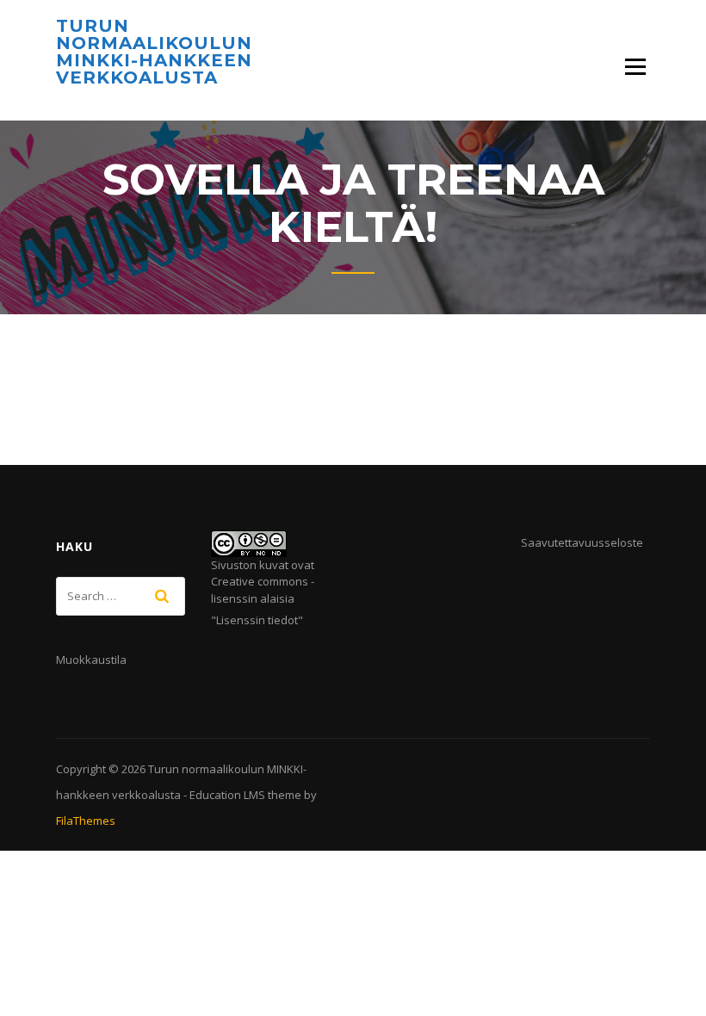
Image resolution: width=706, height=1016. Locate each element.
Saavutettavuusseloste (582, 542)
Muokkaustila (91, 659)
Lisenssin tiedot (257, 620)
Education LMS (227, 794)
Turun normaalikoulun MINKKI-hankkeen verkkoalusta (154, 51)
